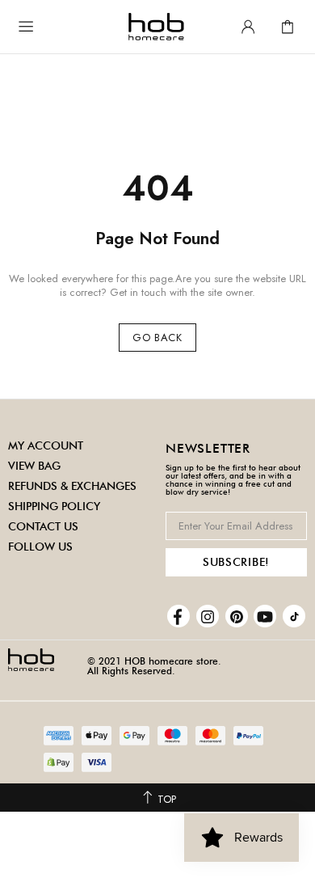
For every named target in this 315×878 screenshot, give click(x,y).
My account (45, 445)
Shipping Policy (54, 506)
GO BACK (157, 337)
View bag (34, 465)
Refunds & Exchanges (72, 486)
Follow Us (40, 546)
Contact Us (43, 526)
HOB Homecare (156, 26)
